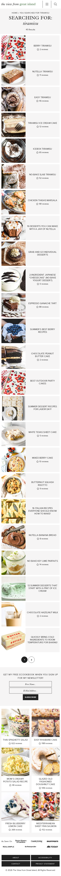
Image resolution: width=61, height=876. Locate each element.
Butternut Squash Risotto (42, 483)
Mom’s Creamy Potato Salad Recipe (15, 780)
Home (15, 12)
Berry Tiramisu (42, 45)
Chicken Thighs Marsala (42, 200)
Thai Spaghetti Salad (15, 739)
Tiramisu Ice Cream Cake (42, 123)
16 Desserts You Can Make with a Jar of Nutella (42, 227)
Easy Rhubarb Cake (45, 739)
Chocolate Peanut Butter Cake (42, 355)
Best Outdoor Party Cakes (42, 382)
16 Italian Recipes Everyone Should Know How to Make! (42, 511)
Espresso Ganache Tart (42, 303)
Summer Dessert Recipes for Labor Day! (42, 408)
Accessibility (45, 857)
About (16, 857)
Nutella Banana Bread (42, 535)
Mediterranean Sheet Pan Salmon (45, 825)
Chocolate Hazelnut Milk (42, 612)
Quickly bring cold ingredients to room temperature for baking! (43, 640)
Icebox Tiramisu (42, 148)
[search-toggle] (55, 4)
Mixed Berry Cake (42, 457)
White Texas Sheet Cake (43, 432)
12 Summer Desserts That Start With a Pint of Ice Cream (42, 588)
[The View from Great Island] (18, 4)
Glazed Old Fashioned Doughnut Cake (45, 781)
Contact (15, 864)
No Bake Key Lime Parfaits (42, 561)
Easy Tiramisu (42, 97)
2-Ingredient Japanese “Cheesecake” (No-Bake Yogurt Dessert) (42, 277)
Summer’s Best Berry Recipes (42, 330)
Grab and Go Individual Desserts (42, 253)
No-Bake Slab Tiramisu (42, 174)
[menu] (47, 4)
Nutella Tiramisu (42, 71)
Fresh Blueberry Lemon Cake (15, 825)
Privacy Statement (45, 864)
